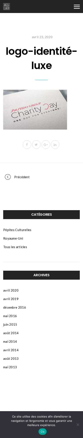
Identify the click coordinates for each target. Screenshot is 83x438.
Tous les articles (15, 247)
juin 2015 (10, 324)
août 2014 (11, 333)
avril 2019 (11, 299)
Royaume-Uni (13, 238)
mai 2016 (10, 316)
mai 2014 (10, 341)
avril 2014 (11, 350)
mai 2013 (10, 367)
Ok (42, 431)
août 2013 (11, 358)
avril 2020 (11, 290)
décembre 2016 (14, 307)
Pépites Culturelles (17, 230)
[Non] (78, 424)
